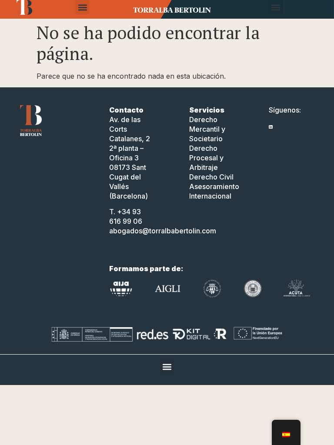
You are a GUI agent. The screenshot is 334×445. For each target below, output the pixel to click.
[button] (82, 7)
